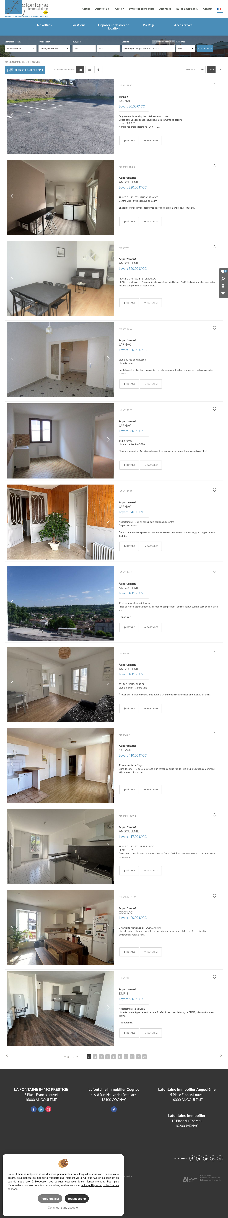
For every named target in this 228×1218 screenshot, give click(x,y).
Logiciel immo (205, 1175)
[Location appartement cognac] (60, 765)
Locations (78, 25)
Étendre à (180, 42)
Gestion (119, 8)
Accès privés (183, 25)
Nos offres (44, 25)
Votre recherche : (13, 42)
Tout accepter (77, 1199)
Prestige (149, 25)
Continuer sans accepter (63, 1207)
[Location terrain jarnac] (60, 116)
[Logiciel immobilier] (189, 1178)
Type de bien (44, 42)
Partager (152, 140)
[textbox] (149, 48)
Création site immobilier (210, 1178)
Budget (76, 42)
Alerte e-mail (102, 8)
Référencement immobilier (210, 1180)
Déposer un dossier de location (113, 26)
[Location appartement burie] (60, 1008)
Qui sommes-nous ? (187, 8)
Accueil (86, 8)
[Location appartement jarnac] (60, 359)
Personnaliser (49, 1199)
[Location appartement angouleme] (60, 197)
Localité (125, 42)
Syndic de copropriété (141, 8)
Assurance (165, 8)
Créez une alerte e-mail (29, 70)
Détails (130, 140)
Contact (207, 8)
